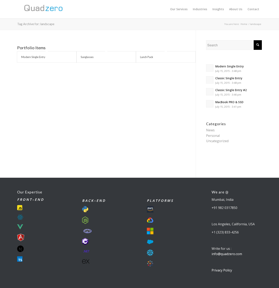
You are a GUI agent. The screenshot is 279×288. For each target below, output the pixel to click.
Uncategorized (217, 141)
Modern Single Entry (33, 57)
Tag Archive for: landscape (35, 24)
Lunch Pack (146, 57)
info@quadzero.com (227, 254)
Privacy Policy (222, 270)
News (210, 130)
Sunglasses (87, 57)
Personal (213, 135)
